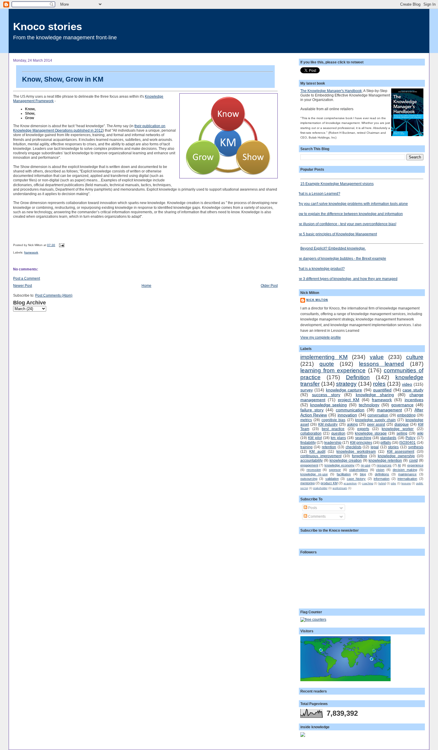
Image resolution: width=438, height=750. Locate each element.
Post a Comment (26, 278)
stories (393, 447)
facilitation (344, 474)
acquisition (350, 483)
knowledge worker (398, 429)
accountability (311, 460)
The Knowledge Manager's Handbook (331, 91)
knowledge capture (344, 390)
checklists (353, 447)
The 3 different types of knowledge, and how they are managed (346, 279)
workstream (340, 488)
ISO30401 (407, 442)
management (389, 409)
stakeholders (358, 470)
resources (384, 465)
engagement (309, 465)
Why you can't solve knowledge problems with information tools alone (352, 204)
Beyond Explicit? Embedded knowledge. (333, 248)
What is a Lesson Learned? (318, 193)
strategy (346, 384)
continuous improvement (320, 456)
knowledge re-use (314, 474)
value (377, 357)
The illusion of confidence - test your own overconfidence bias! (346, 224)
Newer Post (22, 285)
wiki (420, 433)
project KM (348, 399)
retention (329, 447)
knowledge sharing (375, 394)
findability (308, 442)
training (306, 447)
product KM (329, 483)
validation (332, 478)
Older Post (269, 285)
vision (380, 470)
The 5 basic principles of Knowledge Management (336, 234)
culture (414, 357)
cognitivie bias (333, 420)
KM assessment (400, 451)
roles (379, 384)
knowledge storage (370, 433)
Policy (410, 438)
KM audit (317, 451)
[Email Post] (60, 245)
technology (369, 404)
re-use (365, 465)
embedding (406, 415)
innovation (347, 415)
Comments (316, 516)
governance (402, 404)
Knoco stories (47, 26)
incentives (414, 399)
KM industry (328, 424)
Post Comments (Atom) (53, 295)
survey (306, 390)
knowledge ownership (396, 456)
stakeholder (320, 488)
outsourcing (308, 478)
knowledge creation (346, 460)
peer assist (376, 424)
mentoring (307, 483)
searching (363, 438)
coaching (367, 483)
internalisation (407, 478)
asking (352, 424)
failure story (312, 409)
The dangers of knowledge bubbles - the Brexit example (341, 258)
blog (363, 474)
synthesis (415, 447)
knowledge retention (385, 460)
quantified (382, 390)
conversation (377, 415)
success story (326, 394)
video (407, 384)
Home (146, 285)
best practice (333, 429)
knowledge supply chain (375, 420)
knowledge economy (339, 465)
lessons (406, 483)
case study (413, 390)
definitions (382, 474)
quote (326, 364)
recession (314, 470)
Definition (358, 377)
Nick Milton (317, 299)
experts (363, 429)
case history (356, 478)
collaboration (310, 433)
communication (350, 409)
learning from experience (333, 370)
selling (402, 433)
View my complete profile (320, 337)
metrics (306, 420)
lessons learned (381, 364)
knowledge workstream (355, 451)
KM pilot (314, 438)
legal (375, 447)
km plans (338, 438)
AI (399, 465)
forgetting (359, 456)
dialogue (401, 424)
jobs (393, 483)
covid (413, 460)
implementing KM (324, 357)
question (338, 433)
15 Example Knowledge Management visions (337, 184)
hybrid (382, 483)
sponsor (335, 470)
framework (31, 252)
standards (388, 438)
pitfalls (385, 442)
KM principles (361, 442)
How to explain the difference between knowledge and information (349, 214)
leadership (332, 442)
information (381, 478)
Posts (312, 508)
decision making (405, 470)
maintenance (407, 474)
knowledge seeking (328, 404)
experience (415, 465)
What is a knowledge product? (320, 268)
